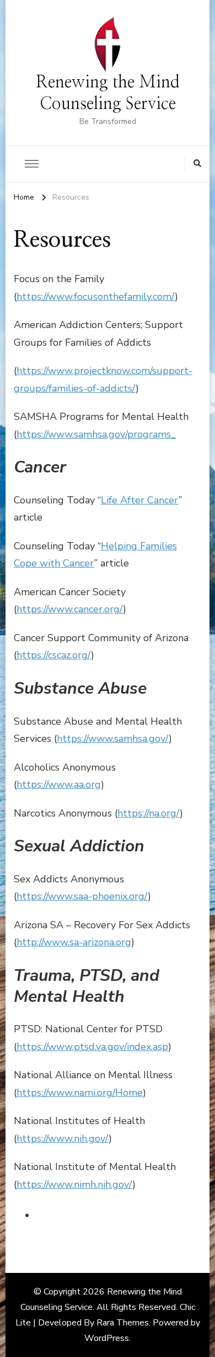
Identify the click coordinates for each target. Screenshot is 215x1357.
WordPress (106, 1338)
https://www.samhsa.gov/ (113, 738)
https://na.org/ (148, 813)
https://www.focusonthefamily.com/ (96, 296)
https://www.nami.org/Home (80, 1092)
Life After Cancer (140, 500)
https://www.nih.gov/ (63, 1138)
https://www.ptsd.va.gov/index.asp (92, 1046)
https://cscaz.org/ (54, 655)
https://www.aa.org (59, 784)
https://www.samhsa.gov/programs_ (96, 434)
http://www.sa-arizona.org (74, 942)
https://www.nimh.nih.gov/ (74, 1184)
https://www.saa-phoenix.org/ (82, 896)
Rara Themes (122, 1323)
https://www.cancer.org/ (70, 609)
